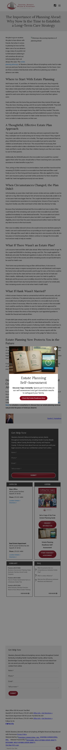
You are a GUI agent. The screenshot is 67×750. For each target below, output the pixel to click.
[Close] (55, 348)
